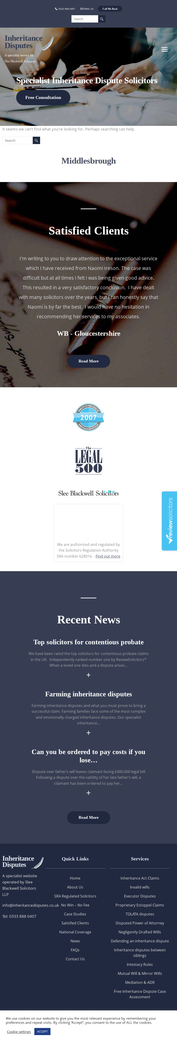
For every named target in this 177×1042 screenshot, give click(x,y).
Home (75, 878)
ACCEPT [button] (42, 1031)
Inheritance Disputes (23, 42)
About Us (75, 887)
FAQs (75, 949)
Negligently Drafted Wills (139, 932)
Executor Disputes (140, 896)
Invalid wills (140, 887)
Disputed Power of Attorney (140, 923)
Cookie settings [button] (19, 1032)
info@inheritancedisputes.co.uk (30, 905)
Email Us (88, 8)
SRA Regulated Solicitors (75, 896)
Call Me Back (110, 8)
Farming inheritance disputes (88, 694)
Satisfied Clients (75, 923)
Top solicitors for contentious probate (88, 642)
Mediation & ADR (140, 982)
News (75, 941)
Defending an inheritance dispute (140, 941)
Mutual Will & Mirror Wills (140, 973)
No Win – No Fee (75, 905)
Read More (89, 361)
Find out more (108, 556)
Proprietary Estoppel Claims (139, 905)
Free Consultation (43, 97)
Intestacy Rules (140, 964)
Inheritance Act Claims (140, 878)
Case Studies (75, 914)
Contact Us (75, 958)
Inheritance (18, 861)
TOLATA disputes (140, 914)
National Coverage (75, 932)
